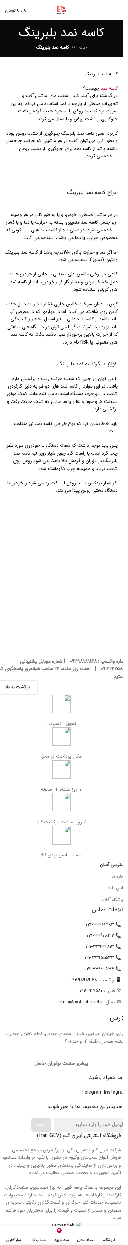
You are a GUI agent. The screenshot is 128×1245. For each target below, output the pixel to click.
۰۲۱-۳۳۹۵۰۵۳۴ (99, 969)
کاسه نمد (109, 88)
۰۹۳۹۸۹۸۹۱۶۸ (83, 980)
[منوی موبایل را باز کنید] (115, 10)
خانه (83, 47)
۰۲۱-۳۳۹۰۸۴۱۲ (100, 935)
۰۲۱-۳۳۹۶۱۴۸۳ (100, 924)
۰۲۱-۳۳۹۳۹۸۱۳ (99, 947)
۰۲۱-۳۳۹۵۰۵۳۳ (99, 957)
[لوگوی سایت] (61, 10)
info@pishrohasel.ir (81, 1002)
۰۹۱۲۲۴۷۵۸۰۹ (92, 991)
